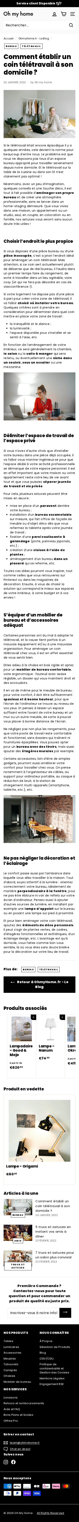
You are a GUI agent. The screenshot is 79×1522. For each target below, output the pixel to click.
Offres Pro (11, 1421)
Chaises (9, 1376)
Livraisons (11, 1398)
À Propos (46, 1341)
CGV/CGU (47, 1359)
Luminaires (11, 1347)
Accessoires (12, 1353)
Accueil (8, 38)
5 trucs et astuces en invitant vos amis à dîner (53, 1232)
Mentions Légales (52, 1378)
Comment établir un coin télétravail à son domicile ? (52, 1206)
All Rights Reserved (50, 1513)
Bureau (11, 46)
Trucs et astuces (18, 1266)
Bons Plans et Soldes (18, 1415)
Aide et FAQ (12, 1409)
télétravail (31, 46)
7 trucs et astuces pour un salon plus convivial (54, 1255)
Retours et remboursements (24, 1403)
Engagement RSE (52, 1384)
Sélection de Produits (55, 1347)
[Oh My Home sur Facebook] (13, 1462)
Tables (8, 1341)
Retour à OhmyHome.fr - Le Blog (42, 984)
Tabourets (11, 1364)
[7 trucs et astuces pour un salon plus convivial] (18, 1258)
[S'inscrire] (65, 1313)
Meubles (10, 1359)
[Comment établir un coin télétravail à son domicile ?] (18, 1207)
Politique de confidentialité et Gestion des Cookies (55, 1368)
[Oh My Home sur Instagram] (6, 1462)
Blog (43, 1353)
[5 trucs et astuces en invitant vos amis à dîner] (18, 1233)
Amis (18, 1240)
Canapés (10, 1370)
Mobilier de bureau (17, 1382)
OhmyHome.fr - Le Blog (34, 38)
